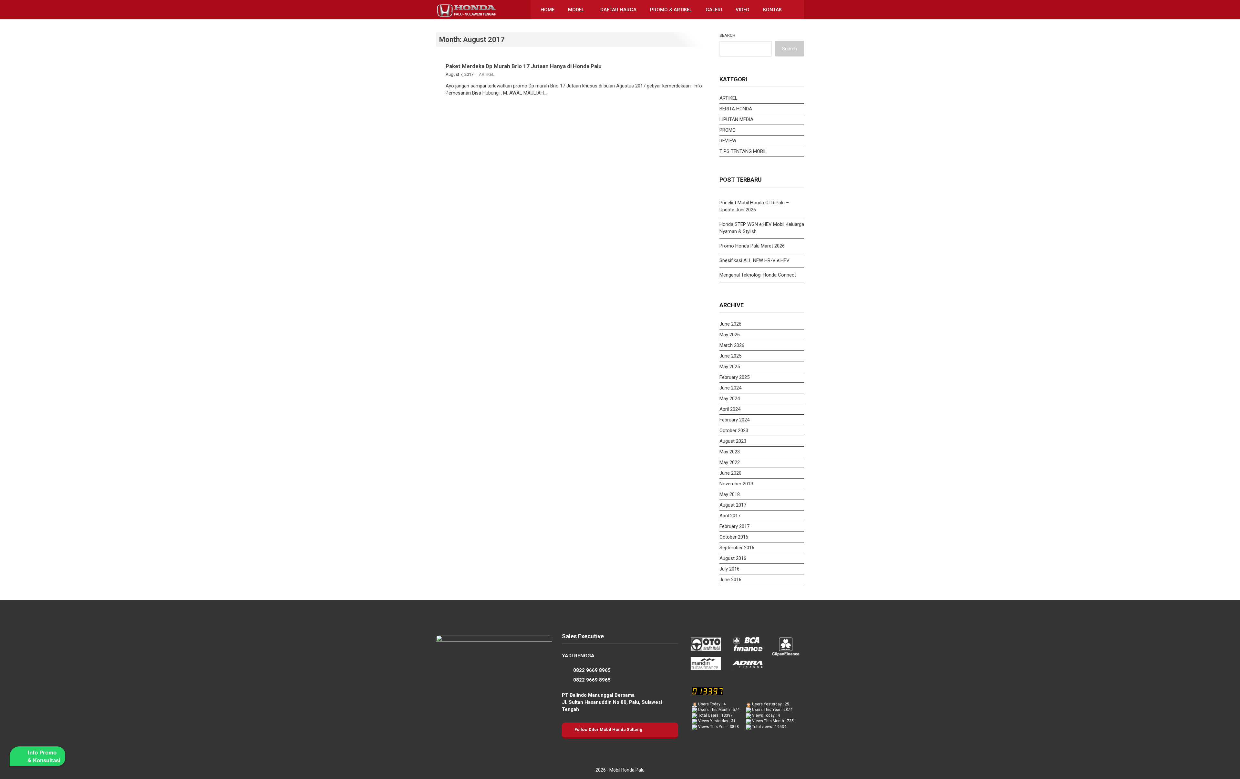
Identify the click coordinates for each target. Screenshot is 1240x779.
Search (727, 35)
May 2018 (729, 494)
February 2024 (734, 420)
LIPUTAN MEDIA (736, 119)
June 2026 (730, 324)
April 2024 (729, 409)
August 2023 (732, 441)
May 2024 (729, 398)
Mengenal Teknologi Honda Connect (757, 275)
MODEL (576, 10)
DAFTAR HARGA (618, 10)
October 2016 (733, 537)
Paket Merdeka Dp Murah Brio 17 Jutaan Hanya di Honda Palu (524, 66)
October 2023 (733, 430)
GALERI (714, 10)
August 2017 (732, 505)
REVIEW (727, 141)
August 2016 (732, 558)
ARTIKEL (486, 74)
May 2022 (729, 462)
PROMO (727, 130)
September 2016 (736, 548)
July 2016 (729, 569)
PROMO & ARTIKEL (671, 10)
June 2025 (730, 356)
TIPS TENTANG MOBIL (743, 151)
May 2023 (729, 452)
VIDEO (742, 10)
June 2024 (730, 388)
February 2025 (734, 377)
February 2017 (734, 526)
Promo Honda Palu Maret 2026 (752, 246)
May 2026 (729, 335)
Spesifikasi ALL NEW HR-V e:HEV (754, 260)
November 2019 (736, 484)
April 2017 (729, 516)
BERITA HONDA (735, 109)
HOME (547, 10)
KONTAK (772, 10)
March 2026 (731, 345)
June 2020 (730, 473)
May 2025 (729, 366)
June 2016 (730, 579)
